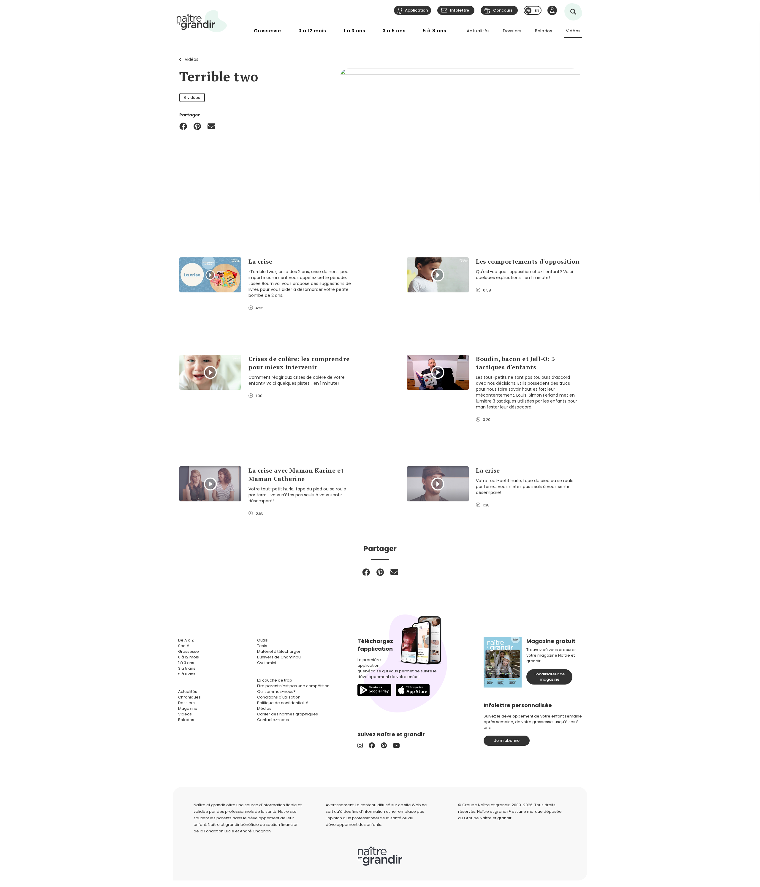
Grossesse (267, 31)
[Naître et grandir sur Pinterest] (384, 745)
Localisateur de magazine (549, 676)
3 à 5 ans (394, 31)
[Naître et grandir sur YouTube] (396, 745)
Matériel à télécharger (278, 651)
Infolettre (459, 10)
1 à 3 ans (354, 31)
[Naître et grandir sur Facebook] (372, 745)
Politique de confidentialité (282, 703)
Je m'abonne (507, 740)
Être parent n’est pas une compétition (293, 686)
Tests (262, 646)
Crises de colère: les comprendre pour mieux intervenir (298, 363)
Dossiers (512, 31)
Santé (183, 646)
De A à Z (186, 640)
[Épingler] (197, 126)
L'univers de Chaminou (279, 657)
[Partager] (183, 126)
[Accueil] (202, 21)
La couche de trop (274, 680)
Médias (264, 708)
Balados (543, 31)
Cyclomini (266, 663)
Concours (502, 10)
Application (416, 10)
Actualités (478, 31)
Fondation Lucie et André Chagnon (237, 831)
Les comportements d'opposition (528, 261)
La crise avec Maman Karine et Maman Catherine (295, 474)
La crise (260, 261)
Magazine (187, 708)
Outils (262, 640)
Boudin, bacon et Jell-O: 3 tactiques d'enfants (515, 363)
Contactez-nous (273, 720)
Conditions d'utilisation (278, 697)
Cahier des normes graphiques (287, 714)
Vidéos (573, 31)
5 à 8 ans (434, 31)
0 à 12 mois (312, 31)
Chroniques (189, 697)
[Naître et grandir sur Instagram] (360, 745)
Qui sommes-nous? (276, 691)
